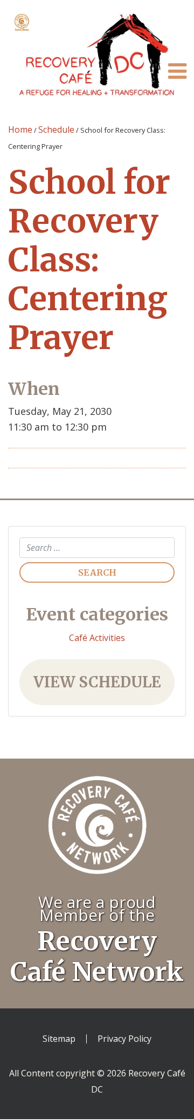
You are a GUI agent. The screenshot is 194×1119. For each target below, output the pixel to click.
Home (20, 129)
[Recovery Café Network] (97, 834)
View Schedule (97, 682)
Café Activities (97, 638)
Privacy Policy (124, 1039)
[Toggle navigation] (177, 71)
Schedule (56, 129)
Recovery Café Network (97, 956)
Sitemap (59, 1039)
